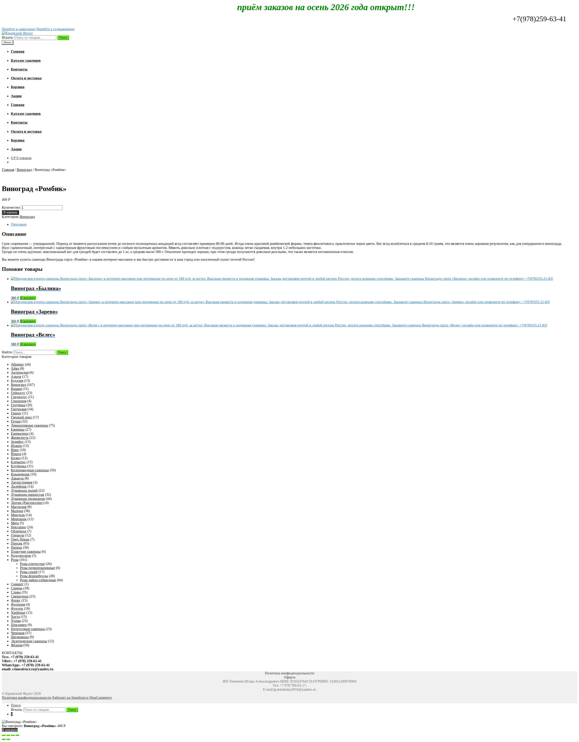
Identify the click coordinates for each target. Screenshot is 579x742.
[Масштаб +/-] (17, 735)
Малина (17, 511)
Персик (16, 543)
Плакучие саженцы (26, 551)
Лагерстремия (21, 482)
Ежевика (17, 429)
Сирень (16, 588)
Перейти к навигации (19, 29)
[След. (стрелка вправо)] (8, 739)
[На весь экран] (12, 735)
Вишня (16, 389)
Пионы (16, 547)
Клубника (18, 466)
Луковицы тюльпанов (28, 499)
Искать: (8, 37)
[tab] (294, 224)
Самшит (17, 584)
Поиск (63, 37)
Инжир (16, 446)
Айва (15, 368)
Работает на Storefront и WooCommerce (82, 697)
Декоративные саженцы (29, 425)
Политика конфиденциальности (26, 697)
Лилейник (19, 486)
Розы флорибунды (34, 576)
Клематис (18, 462)
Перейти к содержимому (55, 29)
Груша (16, 421)
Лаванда (17, 478)
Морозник (19, 519)
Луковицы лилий (24, 490)
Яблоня (16, 645)
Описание (18, 224)
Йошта (16, 454)
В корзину (10, 212)
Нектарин (18, 527)
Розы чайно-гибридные (38, 580)
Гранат (16, 413)
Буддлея (17, 381)
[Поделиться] (8, 735)
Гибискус (18, 393)
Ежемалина (19, 433)
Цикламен (19, 625)
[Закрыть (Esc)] (3, 735)
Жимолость (19, 438)
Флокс (16, 600)
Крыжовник (20, 474)
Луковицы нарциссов (27, 494)
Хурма (16, 621)
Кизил (16, 458)
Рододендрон (21, 556)
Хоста (15, 617)
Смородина (19, 596)
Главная (8, 170)
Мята (15, 523)
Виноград (24, 170)
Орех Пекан (20, 539)
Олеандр (17, 535)
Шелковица (20, 637)
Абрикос (17, 364)
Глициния (18, 401)
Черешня (17, 633)
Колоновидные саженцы (30, 470)
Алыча (16, 376)
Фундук (17, 608)
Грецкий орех (21, 417)
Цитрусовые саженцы (28, 629)
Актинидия (19, 372)
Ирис (15, 450)
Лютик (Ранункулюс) (27, 503)
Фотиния (18, 604)
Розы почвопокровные (37, 568)
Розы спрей (29, 572)
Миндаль (18, 515)
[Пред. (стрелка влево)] (3, 739)
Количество (11, 207)
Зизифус (17, 442)
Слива (16, 592)
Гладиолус (19, 397)
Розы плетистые (32, 564)
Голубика (18, 405)
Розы (15, 560)
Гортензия (18, 409)
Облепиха (18, 531)
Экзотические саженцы (29, 641)
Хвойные (18, 612)
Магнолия (18, 507)
